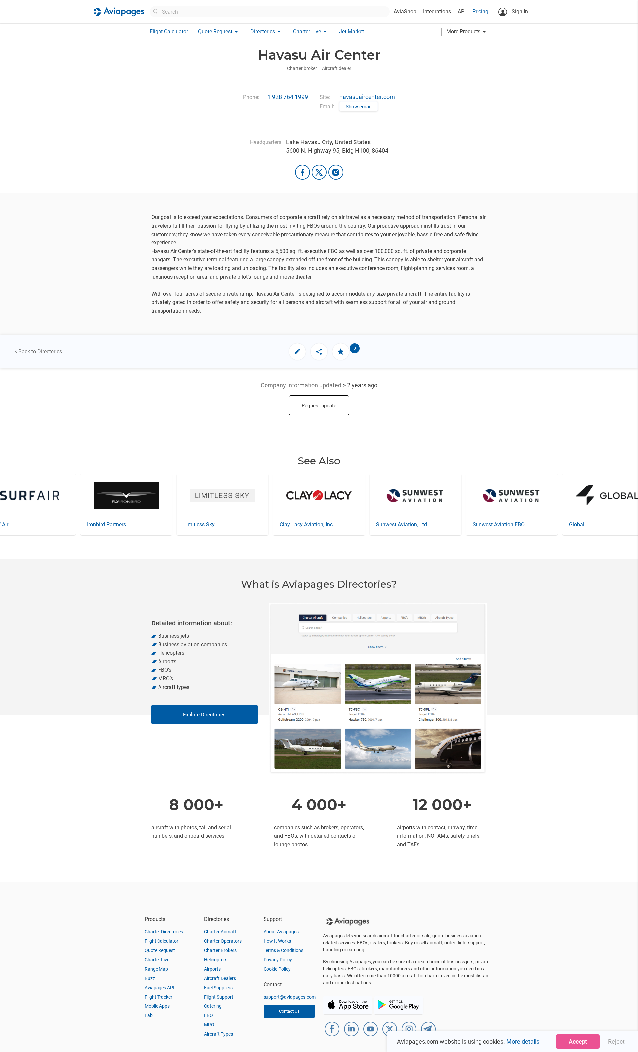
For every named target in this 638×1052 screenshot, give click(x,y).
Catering (213, 1006)
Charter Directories (164, 931)
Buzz (150, 978)
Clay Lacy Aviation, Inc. (307, 524)
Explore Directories (204, 714)
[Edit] (297, 351)
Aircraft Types (218, 1034)
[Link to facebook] (302, 172)
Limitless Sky (199, 524)
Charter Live (157, 959)
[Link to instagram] (335, 172)
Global (576, 524)
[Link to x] (319, 172)
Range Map (156, 969)
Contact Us (289, 1011)
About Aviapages (281, 931)
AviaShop (405, 11)
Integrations (437, 11)
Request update (319, 406)
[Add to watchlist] (340, 351)
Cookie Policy (277, 969)
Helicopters (215, 959)
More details (522, 1041)
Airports (212, 969)
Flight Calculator (169, 31)
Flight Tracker (158, 997)
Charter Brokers (220, 950)
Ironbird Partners (106, 524)
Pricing (480, 11)
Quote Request (160, 950)
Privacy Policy (278, 959)
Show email (359, 107)
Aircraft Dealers (220, 978)
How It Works (277, 941)
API (462, 11)
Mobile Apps (157, 1006)
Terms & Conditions (283, 950)
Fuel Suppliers (218, 987)
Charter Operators (223, 941)
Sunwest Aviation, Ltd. (402, 524)
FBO (208, 1015)
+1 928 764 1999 (286, 96)
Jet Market (351, 31)
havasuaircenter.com (367, 96)
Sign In (519, 11)
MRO (209, 1024)
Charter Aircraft (220, 931)
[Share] (319, 351)
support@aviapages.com (290, 997)
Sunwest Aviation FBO (499, 524)
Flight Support (218, 997)
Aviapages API (159, 987)
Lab (149, 1015)
